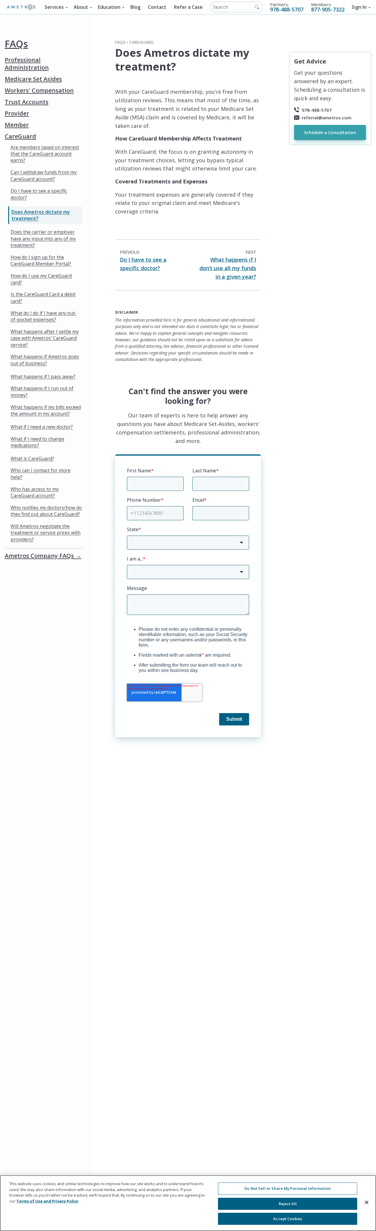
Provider (17, 113)
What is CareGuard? (32, 458)
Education (109, 7)
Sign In (359, 7)
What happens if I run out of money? (42, 391)
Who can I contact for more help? (40, 473)
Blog (135, 7)
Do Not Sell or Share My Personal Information (287, 1188)
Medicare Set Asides (33, 79)
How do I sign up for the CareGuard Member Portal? (41, 260)
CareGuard (20, 136)
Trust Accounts (26, 102)
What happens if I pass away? (43, 376)
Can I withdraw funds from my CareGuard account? (44, 175)
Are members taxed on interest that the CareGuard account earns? (45, 153)
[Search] (257, 7)
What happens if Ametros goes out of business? (45, 359)
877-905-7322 (328, 9)
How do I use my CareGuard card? (41, 278)
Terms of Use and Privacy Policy (47, 1201)
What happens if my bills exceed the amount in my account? (46, 410)
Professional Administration (27, 63)
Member (17, 124)
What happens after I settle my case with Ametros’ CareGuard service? (45, 338)
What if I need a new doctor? (42, 426)
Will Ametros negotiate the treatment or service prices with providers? (45, 533)
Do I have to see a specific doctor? (39, 194)
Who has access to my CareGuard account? (35, 492)
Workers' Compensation (39, 90)
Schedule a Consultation (330, 132)
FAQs (16, 43)
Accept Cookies (287, 1218)
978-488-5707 (286, 9)
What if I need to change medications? (37, 441)
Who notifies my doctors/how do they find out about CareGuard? (46, 510)
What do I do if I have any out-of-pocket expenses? (44, 316)
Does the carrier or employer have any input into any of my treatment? (43, 238)
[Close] (366, 1202)
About (81, 7)
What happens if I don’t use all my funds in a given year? (227, 268)
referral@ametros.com (326, 117)
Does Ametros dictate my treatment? (40, 214)
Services (54, 7)
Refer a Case (188, 7)
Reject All (288, 1203)
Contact (157, 7)
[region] (188, 1203)
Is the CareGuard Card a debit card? (43, 297)
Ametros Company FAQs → (43, 555)
